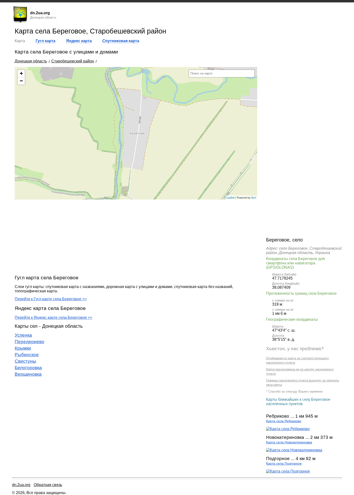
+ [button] (21, 73)
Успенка (23, 335)
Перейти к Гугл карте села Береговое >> (51, 299)
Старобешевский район (72, 61)
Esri (253, 197)
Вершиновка (28, 374)
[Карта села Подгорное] (288, 471)
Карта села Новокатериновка (289, 442)
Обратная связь (48, 485)
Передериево (29, 341)
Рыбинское (27, 354)
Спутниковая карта (120, 41)
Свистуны (25, 361)
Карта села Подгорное (284, 463)
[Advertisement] (136, 237)
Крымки (23, 348)
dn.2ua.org (21, 485)
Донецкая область (31, 61)
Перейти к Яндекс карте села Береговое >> (53, 317)
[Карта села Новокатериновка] (294, 450)
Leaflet (231, 197)
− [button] (21, 81)
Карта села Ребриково (283, 421)
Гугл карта (45, 41)
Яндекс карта (79, 41)
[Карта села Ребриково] (288, 429)
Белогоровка (28, 367)
